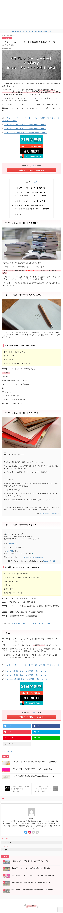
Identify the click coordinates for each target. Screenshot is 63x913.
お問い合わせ (34, 901)
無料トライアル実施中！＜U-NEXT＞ (31, 170)
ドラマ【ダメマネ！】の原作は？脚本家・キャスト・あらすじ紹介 (32, 769)
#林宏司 (10, 551)
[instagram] (29, 832)
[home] (37, 832)
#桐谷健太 (12, 543)
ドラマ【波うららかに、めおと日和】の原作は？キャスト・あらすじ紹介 (34, 762)
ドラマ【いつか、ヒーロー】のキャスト (31, 206)
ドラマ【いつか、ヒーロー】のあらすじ (31, 201)
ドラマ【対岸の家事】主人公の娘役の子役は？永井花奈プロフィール (32, 776)
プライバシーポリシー (24, 901)
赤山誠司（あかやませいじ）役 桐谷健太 (32, 209)
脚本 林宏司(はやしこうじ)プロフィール (30, 195)
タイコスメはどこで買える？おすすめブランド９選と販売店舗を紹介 (33, 875)
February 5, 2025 (49, 561)
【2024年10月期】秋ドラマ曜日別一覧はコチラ (25, 132)
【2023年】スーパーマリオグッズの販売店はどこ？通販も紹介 (31, 868)
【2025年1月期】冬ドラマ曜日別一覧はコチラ (25, 128)
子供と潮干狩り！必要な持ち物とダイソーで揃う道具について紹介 (32, 889)
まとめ (18, 214)
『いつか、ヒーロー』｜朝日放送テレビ (49, 513)
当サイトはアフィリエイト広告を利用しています (31, 31)
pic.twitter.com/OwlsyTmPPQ (33, 557)
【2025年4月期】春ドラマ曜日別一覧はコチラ (25, 124)
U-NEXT (34, 166)
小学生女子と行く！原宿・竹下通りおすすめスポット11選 (30, 861)
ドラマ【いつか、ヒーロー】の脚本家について (33, 192)
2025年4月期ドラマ (8, 751)
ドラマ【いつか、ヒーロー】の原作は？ (31, 188)
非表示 (34, 182)
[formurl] (33, 832)
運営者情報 (40, 901)
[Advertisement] (31, 18)
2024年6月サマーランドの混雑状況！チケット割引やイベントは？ (32, 882)
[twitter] (25, 832)
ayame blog (31, 3)
